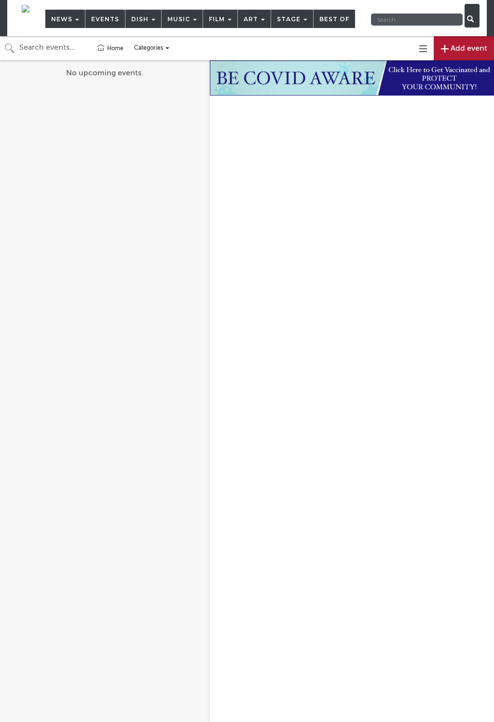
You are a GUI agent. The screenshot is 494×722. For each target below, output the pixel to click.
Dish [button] (141, 19)
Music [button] (179, 19)
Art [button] (252, 19)
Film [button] (218, 19)
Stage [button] (289, 19)
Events (105, 19)
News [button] (62, 19)
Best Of (334, 19)
